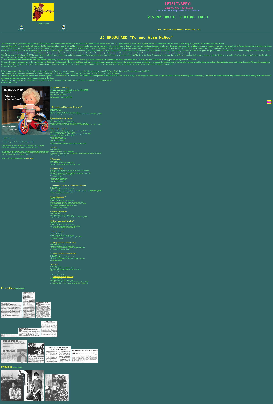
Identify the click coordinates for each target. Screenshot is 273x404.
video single (29, 158)
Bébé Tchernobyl (58, 129)
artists (158, 29)
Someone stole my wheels (63, 277)
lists (193, 29)
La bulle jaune (57, 168)
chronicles (167, 29)
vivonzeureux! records (181, 29)
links (198, 29)
